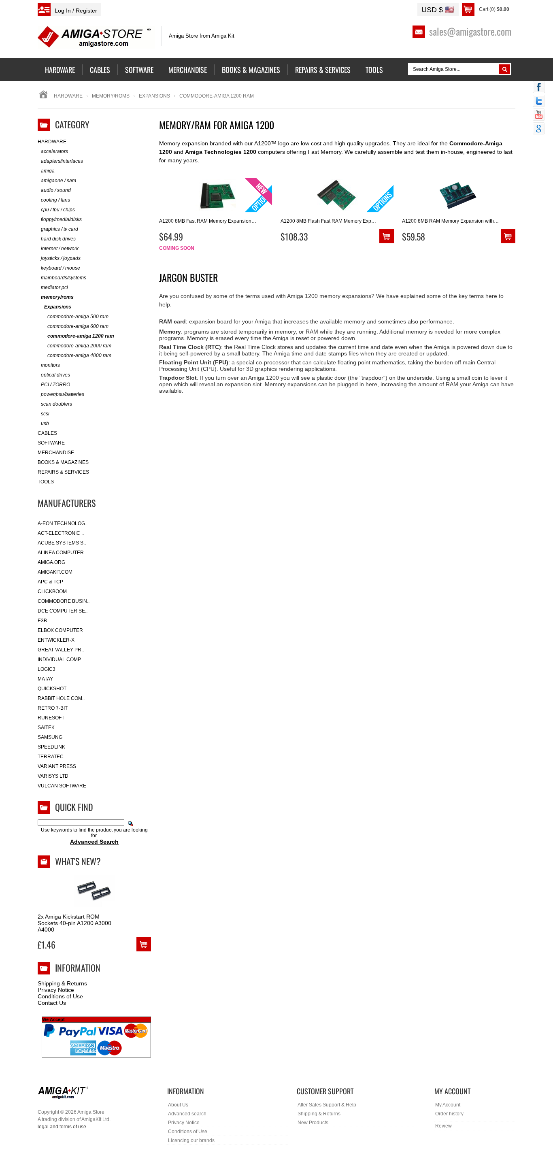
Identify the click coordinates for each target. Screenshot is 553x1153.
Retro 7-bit (53, 708)
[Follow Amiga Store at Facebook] (539, 88)
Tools (46, 482)
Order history (449, 1114)
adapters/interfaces (62, 161)
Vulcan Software (62, 786)
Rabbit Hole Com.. (61, 698)
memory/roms (111, 96)
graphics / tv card (59, 229)
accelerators (54, 151)
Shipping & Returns (62, 983)
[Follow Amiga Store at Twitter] (539, 101)
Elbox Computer (60, 630)
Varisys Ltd (53, 776)
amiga (48, 171)
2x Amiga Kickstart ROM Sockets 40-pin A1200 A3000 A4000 (74, 923)
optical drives (55, 375)
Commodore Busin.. (63, 601)
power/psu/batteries (62, 394)
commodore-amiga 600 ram (77, 326)
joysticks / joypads (61, 258)
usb (45, 423)
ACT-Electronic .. (61, 533)
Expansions (154, 96)
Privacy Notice (56, 990)
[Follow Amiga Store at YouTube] (539, 115)
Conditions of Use (60, 996)
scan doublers (56, 404)
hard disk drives (58, 239)
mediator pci (54, 287)
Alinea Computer (61, 552)
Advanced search (187, 1114)
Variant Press (57, 766)
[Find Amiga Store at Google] (539, 129)
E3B (42, 620)
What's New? (78, 861)
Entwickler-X (56, 640)
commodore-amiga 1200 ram (80, 336)
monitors (50, 365)
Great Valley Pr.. (61, 650)
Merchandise (56, 452)
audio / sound (56, 190)
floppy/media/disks (61, 219)
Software (51, 443)
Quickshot (52, 688)
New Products (313, 1122)
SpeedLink (51, 747)
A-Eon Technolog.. (62, 523)
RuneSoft (51, 718)
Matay (45, 679)
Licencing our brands (191, 1140)
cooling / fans (55, 200)
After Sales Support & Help (327, 1105)
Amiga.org (51, 562)
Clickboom (52, 591)
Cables (47, 433)
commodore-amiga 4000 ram (79, 355)
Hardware (68, 96)
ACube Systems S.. (62, 543)
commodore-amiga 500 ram (77, 316)
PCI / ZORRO (55, 384)
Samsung (50, 737)
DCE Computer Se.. (62, 611)
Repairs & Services (63, 472)
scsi (45, 414)
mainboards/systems (63, 278)
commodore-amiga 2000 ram (79, 346)
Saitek (46, 727)
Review (443, 1126)
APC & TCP (50, 582)
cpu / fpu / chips (58, 210)
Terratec (51, 756)
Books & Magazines (63, 462)
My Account (447, 1105)
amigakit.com (55, 572)
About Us (178, 1105)
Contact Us (52, 1003)
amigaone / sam (58, 180)
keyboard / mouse (60, 268)
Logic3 (46, 669)
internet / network (60, 248)
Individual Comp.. (60, 659)
